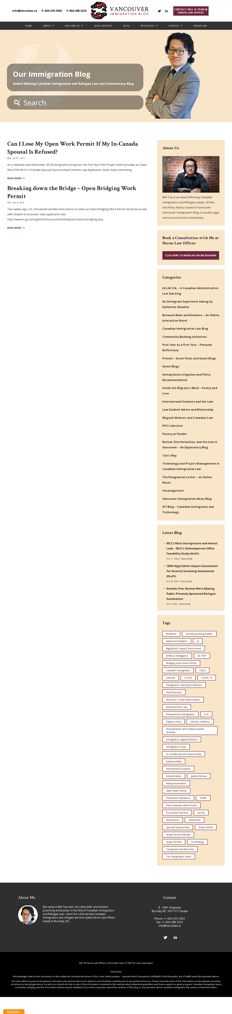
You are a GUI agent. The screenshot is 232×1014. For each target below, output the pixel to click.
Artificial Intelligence (177, 655)
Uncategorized (172, 490)
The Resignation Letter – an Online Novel (187, 479)
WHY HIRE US (72, 25)
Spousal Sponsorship (177, 827)
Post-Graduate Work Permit (181, 805)
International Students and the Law (187, 401)
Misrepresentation (176, 783)
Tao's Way (169, 455)
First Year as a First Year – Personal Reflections (187, 347)
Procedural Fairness (177, 812)
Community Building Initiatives (184, 337)
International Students (178, 768)
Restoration (172, 820)
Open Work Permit (176, 790)
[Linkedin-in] (166, 11)
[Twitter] (159, 11)
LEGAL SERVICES (103, 25)
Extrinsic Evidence (200, 721)
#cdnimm (171, 633)
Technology (197, 841)
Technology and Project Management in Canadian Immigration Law (190, 466)
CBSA (202, 670)
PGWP (203, 798)
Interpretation (173, 776)
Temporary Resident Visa (180, 849)
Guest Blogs (170, 366)
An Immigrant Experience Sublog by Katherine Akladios (187, 304)
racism (201, 812)
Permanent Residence (178, 798)
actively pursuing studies (199, 633)
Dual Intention (174, 692)
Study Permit (206, 827)
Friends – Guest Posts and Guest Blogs (189, 358)
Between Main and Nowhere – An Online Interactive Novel (190, 317)
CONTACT (174, 25)
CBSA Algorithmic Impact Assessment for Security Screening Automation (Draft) (192, 571)
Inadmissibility (174, 761)
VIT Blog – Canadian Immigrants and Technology (188, 509)
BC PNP (202, 655)
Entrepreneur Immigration (180, 714)
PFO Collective (172, 426)
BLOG (126, 25)
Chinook (170, 677)
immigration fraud (176, 746)
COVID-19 (206, 677)
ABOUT (47, 25)
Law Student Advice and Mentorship (187, 409)
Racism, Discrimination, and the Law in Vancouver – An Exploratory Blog (189, 444)
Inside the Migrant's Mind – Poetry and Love (189, 390)
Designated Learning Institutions (184, 685)
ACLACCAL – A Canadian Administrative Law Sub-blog (190, 290)
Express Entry (173, 721)
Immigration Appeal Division (181, 739)
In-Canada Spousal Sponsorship (183, 754)
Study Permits (174, 841)
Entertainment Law (176, 707)
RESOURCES (147, 25)
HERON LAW (200, 25)
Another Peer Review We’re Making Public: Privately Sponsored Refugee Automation (191, 594)
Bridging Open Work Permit (181, 663)
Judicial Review (199, 776)
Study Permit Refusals (178, 834)
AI (198, 641)
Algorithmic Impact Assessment (183, 648)
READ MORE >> (16, 178)
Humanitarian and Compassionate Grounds (185, 730)
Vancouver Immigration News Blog (187, 499)
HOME (28, 25)
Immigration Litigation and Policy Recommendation (186, 377)
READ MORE (186, 559)
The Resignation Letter (179, 856)
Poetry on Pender (174, 434)
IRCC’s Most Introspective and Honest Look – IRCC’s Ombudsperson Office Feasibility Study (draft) (192, 548)
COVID (188, 677)
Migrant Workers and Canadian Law (187, 418)
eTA (206, 714)
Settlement (195, 820)
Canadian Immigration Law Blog (185, 328)
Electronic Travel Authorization (183, 699)
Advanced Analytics (176, 641)
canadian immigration (178, 670)
